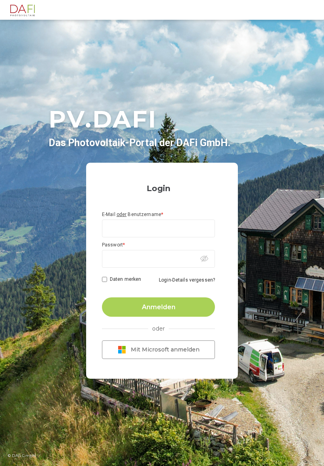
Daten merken (125, 279)
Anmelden (158, 307)
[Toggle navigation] (314, 10)
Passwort (113, 245)
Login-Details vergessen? (187, 280)
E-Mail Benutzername (132, 214)
